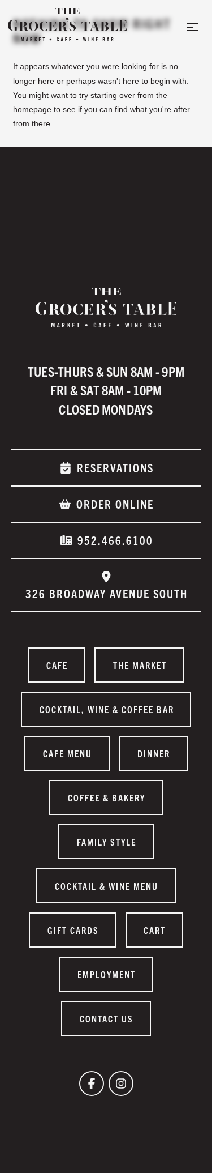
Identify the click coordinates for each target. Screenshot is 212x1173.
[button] (192, 27)
